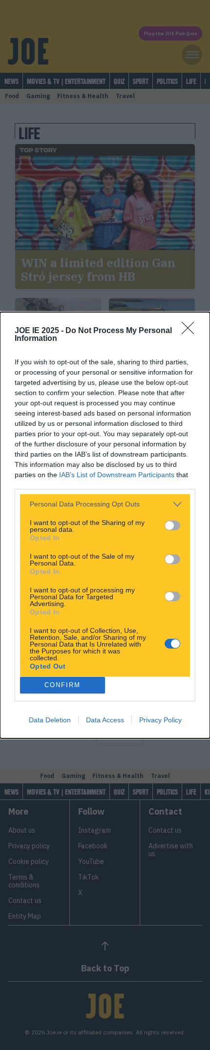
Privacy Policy (160, 720)
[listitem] (105, 504)
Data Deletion (50, 720)
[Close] (191, 331)
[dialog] (105, 525)
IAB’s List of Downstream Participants (116, 475)
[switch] (172, 525)
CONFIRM (62, 685)
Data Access (105, 720)
